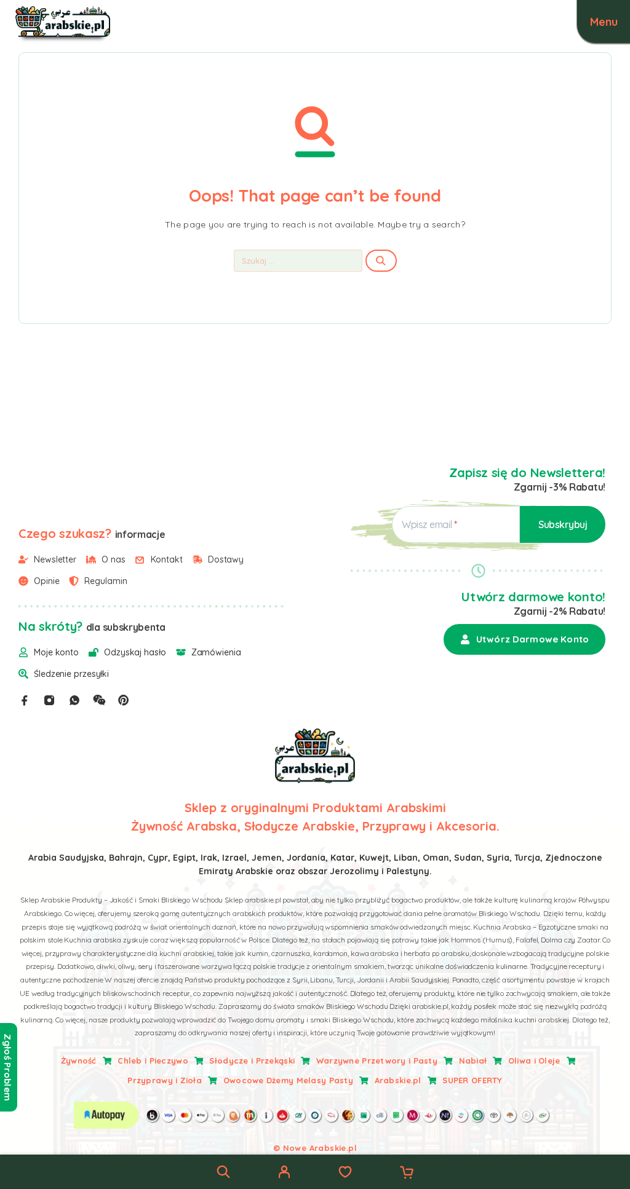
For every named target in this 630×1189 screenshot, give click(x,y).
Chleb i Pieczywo (153, 1060)
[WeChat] (99, 700)
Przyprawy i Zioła (164, 1080)
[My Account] (284, 1173)
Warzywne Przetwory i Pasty (376, 1060)
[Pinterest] (123, 700)
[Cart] (406, 1173)
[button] (524, 639)
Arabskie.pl (398, 1080)
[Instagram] (49, 700)
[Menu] (603, 21)
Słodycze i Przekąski (252, 1060)
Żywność (79, 1060)
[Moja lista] (345, 1173)
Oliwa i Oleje (534, 1060)
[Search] (223, 1172)
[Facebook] (24, 700)
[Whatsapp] (74, 700)
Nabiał (473, 1060)
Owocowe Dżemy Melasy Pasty (288, 1080)
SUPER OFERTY (472, 1080)
